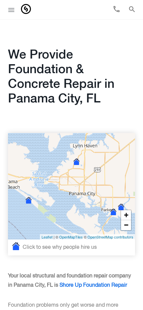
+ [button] (126, 215)
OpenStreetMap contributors (110, 236)
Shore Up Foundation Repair (93, 285)
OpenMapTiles (71, 236)
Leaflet (47, 236)
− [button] (126, 225)
